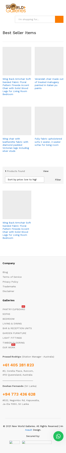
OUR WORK (9, 347)
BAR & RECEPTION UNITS (17, 328)
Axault (28, 429)
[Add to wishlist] (24, 73)
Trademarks (9, 286)
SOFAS (6, 314)
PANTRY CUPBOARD (14, 309)
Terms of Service (12, 277)
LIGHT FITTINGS (12, 337)
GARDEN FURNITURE (14, 333)
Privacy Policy (10, 281)
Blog (5, 272)
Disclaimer (8, 291)
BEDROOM (8, 319)
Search (59, 19)
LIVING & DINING (12, 323)
